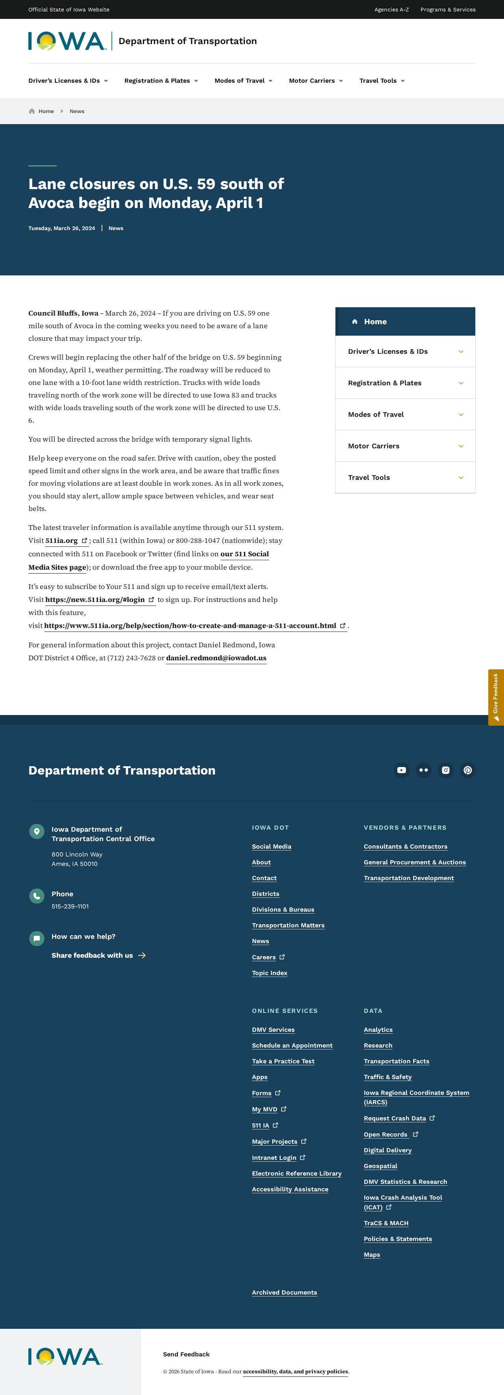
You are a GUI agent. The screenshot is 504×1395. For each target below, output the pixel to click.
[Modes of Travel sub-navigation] (270, 80)
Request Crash (395, 1118)
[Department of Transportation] (67, 41)
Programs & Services (448, 9)
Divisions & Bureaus (283, 909)
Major (275, 1141)
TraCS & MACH (386, 1223)
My (265, 1109)
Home (46, 111)
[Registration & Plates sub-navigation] (196, 80)
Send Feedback (186, 1354)
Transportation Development (409, 878)
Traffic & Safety (388, 1077)
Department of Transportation (188, 40)
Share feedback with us (92, 955)
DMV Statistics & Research (405, 1181)
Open (387, 1134)
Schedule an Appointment (292, 1045)
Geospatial (380, 1166)
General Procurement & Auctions (415, 862)
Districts (266, 893)
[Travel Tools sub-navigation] (403, 80)
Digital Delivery (388, 1150)
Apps (260, 1077)
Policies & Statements (398, 1239)
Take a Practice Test (283, 1061)
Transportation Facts (397, 1061)
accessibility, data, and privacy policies (295, 1371)
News (77, 111)
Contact (264, 878)
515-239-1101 (70, 906)
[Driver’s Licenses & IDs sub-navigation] (106, 80)
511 (260, 1125)
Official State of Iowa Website (68, 9)
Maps (372, 1254)
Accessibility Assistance (290, 1189)
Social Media (271, 846)
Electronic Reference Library (297, 1173)
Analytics (378, 1029)
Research (378, 1045)
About (261, 862)
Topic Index (269, 973)
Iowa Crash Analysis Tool (403, 1202)
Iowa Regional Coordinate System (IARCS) (416, 1097)
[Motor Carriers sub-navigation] (341, 80)
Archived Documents (284, 1292)
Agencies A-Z (391, 9)
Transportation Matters (288, 925)
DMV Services (273, 1029)
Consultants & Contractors (406, 846)
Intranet (274, 1157)
